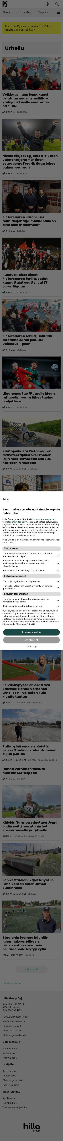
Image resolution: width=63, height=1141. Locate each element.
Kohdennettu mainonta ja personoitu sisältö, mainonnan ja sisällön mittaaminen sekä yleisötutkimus (26, 563)
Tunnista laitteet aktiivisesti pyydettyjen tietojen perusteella (27, 587)
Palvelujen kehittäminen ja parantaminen (24, 570)
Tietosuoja (31, 646)
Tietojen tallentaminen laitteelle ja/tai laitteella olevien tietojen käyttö (27, 555)
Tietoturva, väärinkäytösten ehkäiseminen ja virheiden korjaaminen (26, 600)
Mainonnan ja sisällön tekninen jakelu (22, 606)
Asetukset (31, 640)
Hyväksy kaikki (31, 632)
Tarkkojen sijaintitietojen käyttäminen (22, 581)
